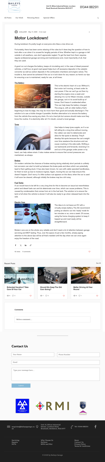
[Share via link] (31, 245)
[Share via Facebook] (16, 245)
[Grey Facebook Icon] (95, 426)
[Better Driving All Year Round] (86, 275)
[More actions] (89, 32)
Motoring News (33, 18)
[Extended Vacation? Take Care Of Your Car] (19, 275)
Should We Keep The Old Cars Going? (51, 288)
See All (98, 263)
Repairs (15, 442)
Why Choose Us (47, 440)
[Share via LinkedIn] (26, 245)
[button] (98, 18)
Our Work (19, 18)
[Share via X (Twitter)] (21, 245)
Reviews (44, 442)
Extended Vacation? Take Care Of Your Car (18, 288)
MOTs (14, 444)
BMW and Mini (46, 444)
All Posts (7, 18)
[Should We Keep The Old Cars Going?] (52, 275)
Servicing (15, 440)
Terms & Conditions (82, 446)
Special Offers (49, 18)
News (76, 440)
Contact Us (78, 442)
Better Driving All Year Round (83, 288)
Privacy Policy (80, 444)
